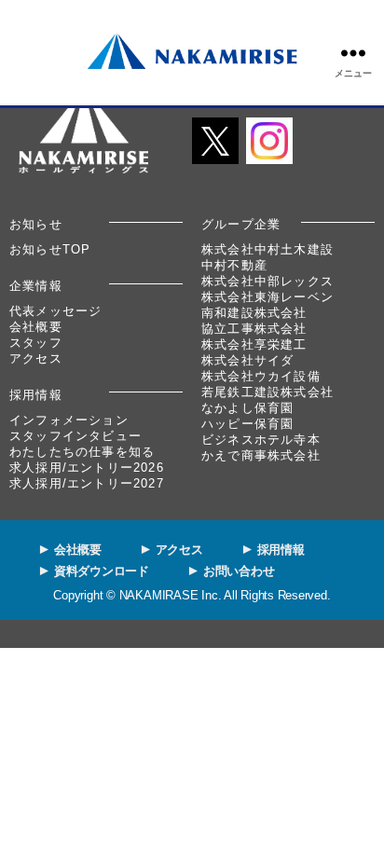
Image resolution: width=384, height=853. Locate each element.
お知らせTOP (49, 249)
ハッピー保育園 (247, 424)
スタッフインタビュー (75, 436)
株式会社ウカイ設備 (261, 376)
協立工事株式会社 (254, 329)
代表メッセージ (55, 311)
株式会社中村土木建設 (267, 249)
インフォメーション (69, 420)
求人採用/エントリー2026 (86, 468)
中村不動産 (234, 265)
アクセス (35, 358)
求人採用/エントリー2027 (86, 483)
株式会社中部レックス (267, 281)
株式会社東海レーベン (267, 297)
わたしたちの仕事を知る (82, 452)
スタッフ (35, 343)
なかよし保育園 (247, 408)
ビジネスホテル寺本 (261, 440)
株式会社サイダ (247, 360)
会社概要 (35, 327)
